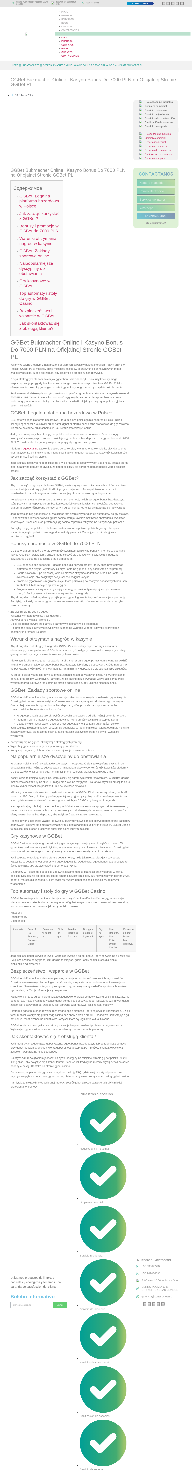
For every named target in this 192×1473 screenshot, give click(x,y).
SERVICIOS (67, 19)
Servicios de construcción (157, 150)
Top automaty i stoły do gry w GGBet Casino (38, 298)
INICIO (64, 11)
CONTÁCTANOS (70, 30)
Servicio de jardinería (155, 146)
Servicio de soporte (154, 126)
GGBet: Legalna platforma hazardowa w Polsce (39, 201)
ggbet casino (30, 448)
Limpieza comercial (154, 138)
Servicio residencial (154, 142)
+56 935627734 (92, 3)
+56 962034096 (150, 1273)
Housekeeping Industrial (156, 134)
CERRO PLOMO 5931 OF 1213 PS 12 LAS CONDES (159, 1288)
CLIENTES (66, 26)
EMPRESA (67, 15)
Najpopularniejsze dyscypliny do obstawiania (36, 268)
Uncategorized (30, 65)
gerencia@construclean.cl (156, 1296)
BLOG (64, 23)
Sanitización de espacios (157, 154)
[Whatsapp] (163, 3)
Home (15, 65)
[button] (122, 34)
